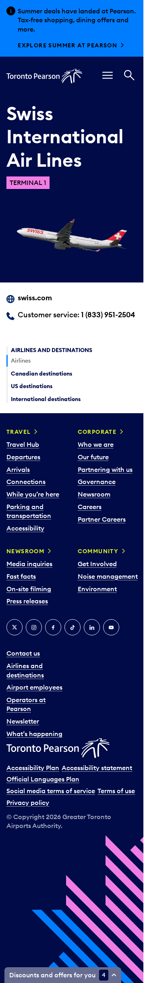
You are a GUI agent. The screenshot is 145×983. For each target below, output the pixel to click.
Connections (26, 482)
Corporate (97, 431)
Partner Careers (102, 519)
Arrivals (18, 469)
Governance (97, 482)
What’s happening (34, 734)
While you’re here (32, 494)
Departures (23, 457)
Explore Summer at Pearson (67, 45)
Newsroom (94, 494)
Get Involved (97, 564)
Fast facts (21, 576)
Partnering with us (105, 469)
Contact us (23, 653)
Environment (97, 589)
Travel (18, 431)
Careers (90, 507)
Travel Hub (22, 444)
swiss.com (35, 297)
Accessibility (25, 528)
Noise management (108, 576)
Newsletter (22, 721)
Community (98, 551)
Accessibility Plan (32, 768)
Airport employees (34, 687)
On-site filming (28, 589)
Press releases (27, 601)
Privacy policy (27, 802)
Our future (93, 457)
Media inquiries (29, 564)
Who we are (96, 444)
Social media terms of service (50, 791)
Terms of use (116, 791)
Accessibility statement (97, 768)
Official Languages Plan (42, 779)
